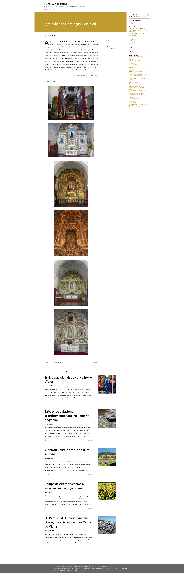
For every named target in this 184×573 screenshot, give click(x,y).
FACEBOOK (57, 9)
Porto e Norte (132, 67)
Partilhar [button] (108, 40)
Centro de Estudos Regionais (136, 94)
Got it (127, 568)
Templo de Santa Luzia (134, 106)
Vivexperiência (133, 68)
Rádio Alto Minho (133, 64)
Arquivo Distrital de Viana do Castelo (138, 74)
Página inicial (132, 39)
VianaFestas (132, 70)
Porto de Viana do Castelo (135, 86)
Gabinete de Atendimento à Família (138, 104)
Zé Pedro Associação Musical (136, 100)
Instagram (131, 21)
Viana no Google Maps (134, 60)
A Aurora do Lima (133, 66)
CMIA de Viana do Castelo (135, 75)
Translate (143, 16)
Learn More (119, 568)
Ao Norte (131, 101)
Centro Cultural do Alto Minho (136, 93)
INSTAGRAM (48, 9)
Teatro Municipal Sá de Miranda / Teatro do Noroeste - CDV (137, 91)
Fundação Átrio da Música (135, 98)
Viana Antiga (132, 42)
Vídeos (131, 43)
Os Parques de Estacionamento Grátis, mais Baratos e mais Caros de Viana (68, 522)
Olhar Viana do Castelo (55, 4)
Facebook (131, 23)
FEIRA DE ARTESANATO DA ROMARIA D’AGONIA (138, 30)
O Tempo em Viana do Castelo (136, 56)
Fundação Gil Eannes (134, 102)
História (131, 40)
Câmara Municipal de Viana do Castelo (138, 62)
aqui (53, 81)
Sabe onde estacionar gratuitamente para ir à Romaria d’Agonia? (67, 416)
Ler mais (90, 402)
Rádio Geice (132, 63)
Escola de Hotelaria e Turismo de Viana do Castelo (137, 81)
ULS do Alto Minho (134, 77)
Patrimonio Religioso (110, 48)
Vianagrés (131, 105)
